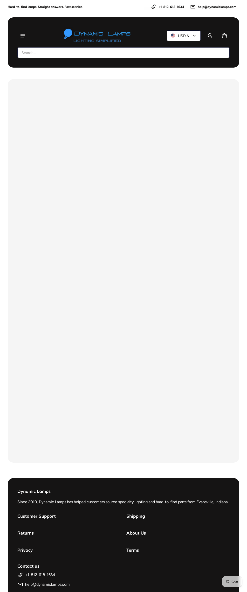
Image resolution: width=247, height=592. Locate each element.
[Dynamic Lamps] (97, 35)
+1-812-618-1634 (171, 7)
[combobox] (123, 52)
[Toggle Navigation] (22, 35)
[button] (224, 35)
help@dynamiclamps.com (217, 7)
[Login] (210, 35)
